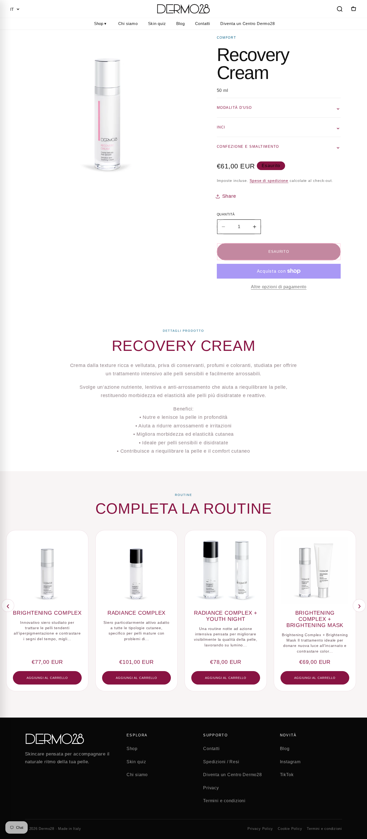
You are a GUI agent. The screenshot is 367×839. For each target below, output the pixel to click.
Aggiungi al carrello (47, 677)
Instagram (290, 761)
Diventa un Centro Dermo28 (247, 23)
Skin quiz (157, 23)
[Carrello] (353, 9)
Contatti (202, 23)
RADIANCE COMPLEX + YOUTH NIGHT (225, 616)
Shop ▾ (100, 23)
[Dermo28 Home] (183, 9)
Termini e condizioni (224, 800)
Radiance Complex (136, 613)
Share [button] (229, 196)
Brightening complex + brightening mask (314, 619)
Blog (180, 23)
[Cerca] (339, 9)
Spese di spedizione (269, 180)
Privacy (211, 788)
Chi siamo (128, 23)
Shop (132, 748)
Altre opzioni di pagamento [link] (279, 287)
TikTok (287, 774)
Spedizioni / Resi (221, 761)
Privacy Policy (260, 829)
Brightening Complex (47, 613)
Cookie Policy (290, 829)
